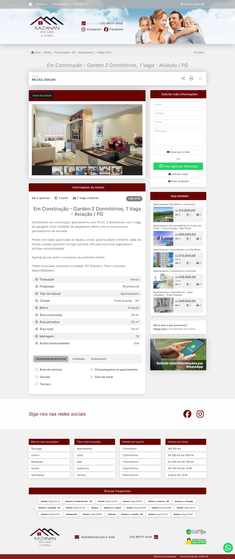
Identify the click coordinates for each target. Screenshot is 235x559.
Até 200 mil (174, 448)
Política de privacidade (165, 556)
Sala (79, 461)
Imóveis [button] (40, 4)
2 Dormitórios (130, 455)
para (184, 501)
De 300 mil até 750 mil (181, 461)
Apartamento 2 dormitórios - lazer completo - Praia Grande (173, 293)
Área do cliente (192, 4)
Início (37, 52)
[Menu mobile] (30, 4)
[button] (40, 135)
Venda (47, 52)
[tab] (42, 96)
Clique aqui (159, 328)
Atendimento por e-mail (97, 537)
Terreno (81, 475)
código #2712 (50, 501)
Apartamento (86, 52)
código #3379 (158, 514)
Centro (35, 455)
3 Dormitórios (130, 461)
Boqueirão (37, 461)
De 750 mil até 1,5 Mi (180, 468)
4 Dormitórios (130, 468)
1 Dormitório (129, 448)
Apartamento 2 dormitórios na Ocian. (174, 270)
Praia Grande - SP (64, 52)
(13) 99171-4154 (111, 23)
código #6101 (186, 507)
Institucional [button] (59, 4)
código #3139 (75, 507)
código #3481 (183, 514)
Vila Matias (37, 475)
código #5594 (92, 514)
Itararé (35, 468)
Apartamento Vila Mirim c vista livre (174, 204)
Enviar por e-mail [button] (179, 152)
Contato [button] (78, 4)
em (79, 501)
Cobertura (83, 468)
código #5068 (161, 507)
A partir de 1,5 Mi (178, 475)
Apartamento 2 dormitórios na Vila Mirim (177, 249)
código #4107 (50, 514)
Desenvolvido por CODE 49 (194, 556)
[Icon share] (187, 414)
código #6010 (132, 501)
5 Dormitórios (130, 475)
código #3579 (107, 501)
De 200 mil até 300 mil (181, 455)
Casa (80, 455)
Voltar (200, 52)
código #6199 (136, 507)
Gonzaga (36, 448)
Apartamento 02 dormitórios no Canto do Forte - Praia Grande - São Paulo (177, 227)
